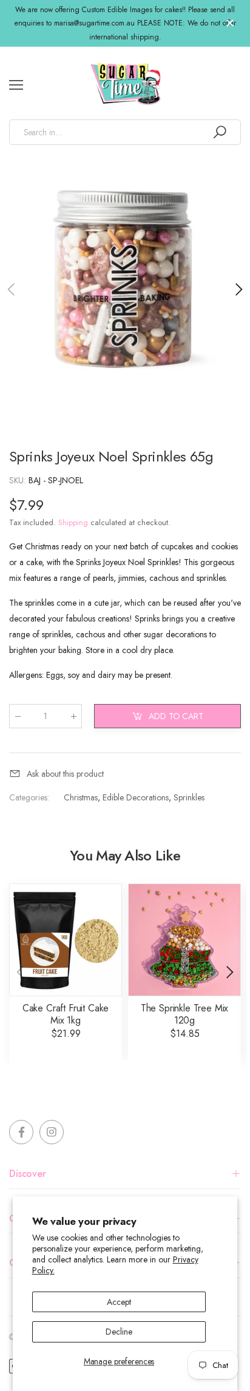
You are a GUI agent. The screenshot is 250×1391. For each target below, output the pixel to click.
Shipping (73, 522)
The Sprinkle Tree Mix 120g (185, 1014)
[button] (238, 289)
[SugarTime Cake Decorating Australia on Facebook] (21, 1132)
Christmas (81, 797)
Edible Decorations (136, 797)
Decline (119, 1332)
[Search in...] (219, 132)
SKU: (19, 480)
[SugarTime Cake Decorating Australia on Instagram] (51, 1132)
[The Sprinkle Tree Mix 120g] (184, 940)
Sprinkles (189, 797)
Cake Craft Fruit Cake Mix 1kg (65, 1014)
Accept (118, 1302)
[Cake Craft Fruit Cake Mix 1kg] (65, 940)
